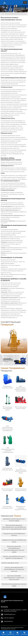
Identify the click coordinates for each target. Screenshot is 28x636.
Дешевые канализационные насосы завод (14, 520)
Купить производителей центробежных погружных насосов (14, 569)
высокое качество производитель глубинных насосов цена (14, 577)
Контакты (24, 633)
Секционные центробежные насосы (14, 534)
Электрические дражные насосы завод (14, 585)
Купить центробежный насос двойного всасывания (14, 557)
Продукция (10, 633)
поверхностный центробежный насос (14, 541)
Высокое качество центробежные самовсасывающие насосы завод (14, 549)
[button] (24, 339)
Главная (2, 13)
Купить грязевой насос (10, 563)
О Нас (17, 633)
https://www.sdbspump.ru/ (9, 317)
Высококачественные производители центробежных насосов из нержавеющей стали (14, 527)
